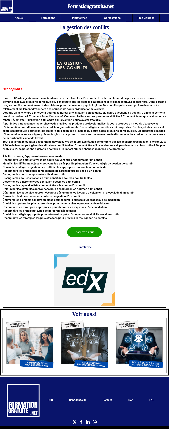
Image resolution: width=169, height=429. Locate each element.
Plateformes (79, 18)
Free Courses (145, 18)
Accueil (19, 18)
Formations (48, 18)
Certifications (112, 18)
